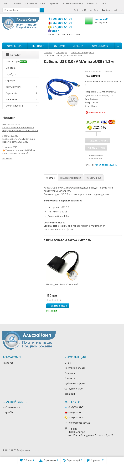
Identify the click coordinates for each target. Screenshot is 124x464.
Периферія (11, 93)
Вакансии (69, 393)
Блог (6, 3)
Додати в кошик (59, 305)
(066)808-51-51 (61, 23)
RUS (76, 10)
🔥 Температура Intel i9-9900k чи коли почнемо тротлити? (19, 152)
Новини (17, 3)
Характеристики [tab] (72, 177)
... (118, 45)
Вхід (96, 10)
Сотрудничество (73, 388)
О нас (67, 362)
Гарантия (69, 373)
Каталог (15, 54)
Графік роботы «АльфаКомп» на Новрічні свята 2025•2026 (18, 140)
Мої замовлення (11, 407)
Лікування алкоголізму (42, 450)
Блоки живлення (14, 105)
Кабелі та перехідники (106, 164)
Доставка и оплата (74, 367)
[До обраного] (78, 306)
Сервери (78, 45)
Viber (55, 31)
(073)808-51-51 (61, 27)
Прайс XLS (8, 362)
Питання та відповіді (72, 3)
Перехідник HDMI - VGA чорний (62, 284)
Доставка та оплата (35, 3)
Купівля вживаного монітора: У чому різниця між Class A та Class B (20, 129)
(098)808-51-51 (61, 19)
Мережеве (11, 99)
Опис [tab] (52, 177)
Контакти (92, 3)
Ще (103, 3)
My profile (7, 412)
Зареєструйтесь (113, 10)
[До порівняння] (73, 306)
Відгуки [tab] (95, 177)
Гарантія (53, 3)
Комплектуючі (101, 45)
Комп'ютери (14, 45)
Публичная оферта (74, 383)
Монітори (38, 45)
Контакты (69, 378)
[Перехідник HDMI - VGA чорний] (62, 264)
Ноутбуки (58, 45)
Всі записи (7, 158)
